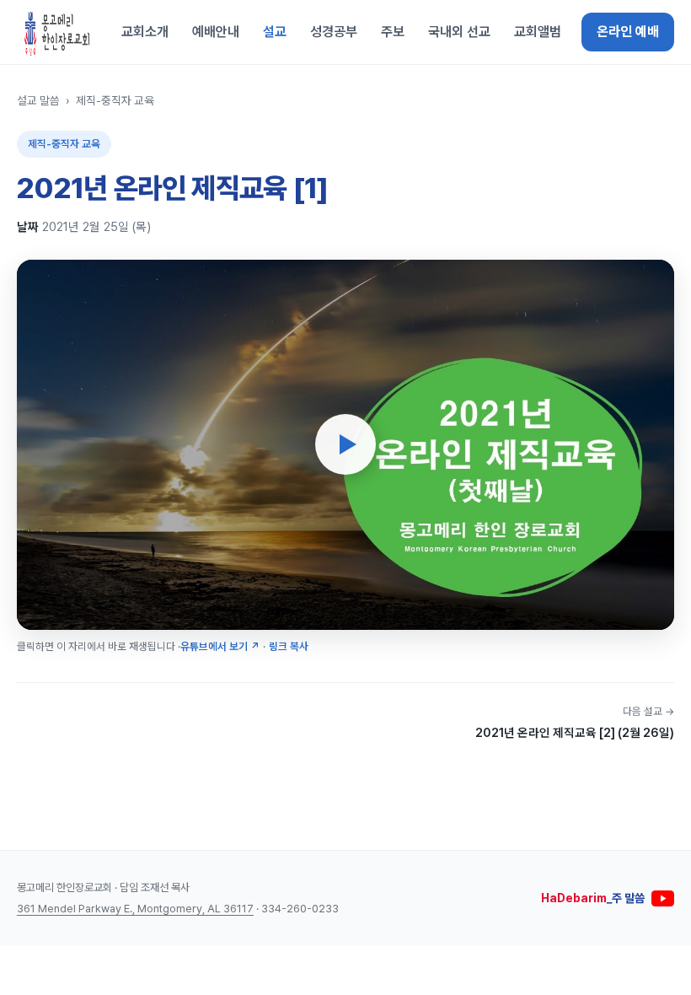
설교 (275, 32)
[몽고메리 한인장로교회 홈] (57, 32)
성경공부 (333, 32)
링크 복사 (288, 646)
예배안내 (215, 32)
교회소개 (145, 32)
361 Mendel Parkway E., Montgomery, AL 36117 (135, 908)
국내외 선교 (459, 32)
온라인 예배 (628, 32)
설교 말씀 (38, 100)
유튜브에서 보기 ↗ (220, 646)
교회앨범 (537, 32)
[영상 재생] (345, 444)
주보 (392, 32)
